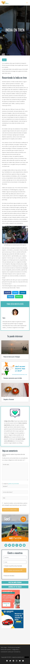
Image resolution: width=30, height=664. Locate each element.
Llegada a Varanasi (8, 399)
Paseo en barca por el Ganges (11, 356)
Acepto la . (13, 566)
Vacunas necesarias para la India (12, 378)
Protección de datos (9, 575)
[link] (11, 599)
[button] (7, 292)
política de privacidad (13, 483)
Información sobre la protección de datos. (13, 455)
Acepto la (11, 483)
